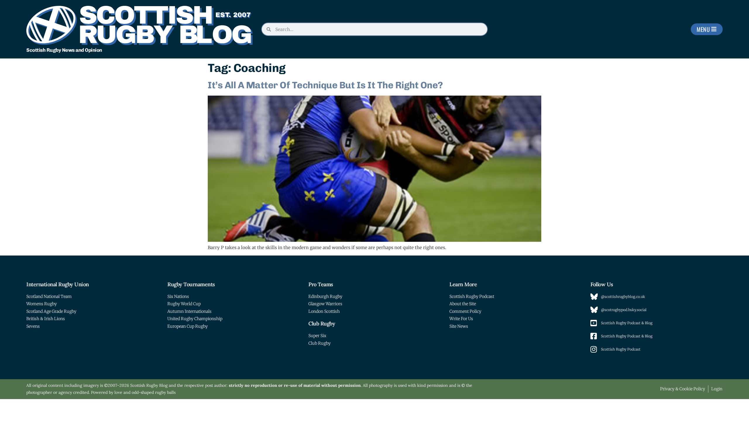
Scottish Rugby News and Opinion (64, 50)
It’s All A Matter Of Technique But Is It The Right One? (325, 85)
